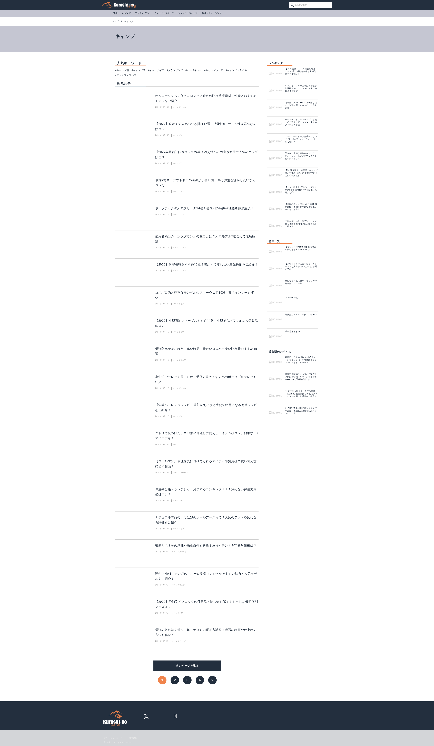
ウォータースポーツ (164, 13)
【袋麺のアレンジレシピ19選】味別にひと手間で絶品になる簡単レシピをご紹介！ (301, 207)
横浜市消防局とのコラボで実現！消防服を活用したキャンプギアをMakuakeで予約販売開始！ (301, 377)
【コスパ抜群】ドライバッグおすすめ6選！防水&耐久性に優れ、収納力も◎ (301, 190)
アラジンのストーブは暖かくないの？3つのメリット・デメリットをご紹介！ (301, 139)
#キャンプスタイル (236, 70)
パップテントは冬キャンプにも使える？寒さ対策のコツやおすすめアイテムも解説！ (301, 122)
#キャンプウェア (213, 70)
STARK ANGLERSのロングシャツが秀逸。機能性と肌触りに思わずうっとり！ (301, 410)
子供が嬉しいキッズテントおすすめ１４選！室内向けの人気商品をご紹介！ (301, 224)
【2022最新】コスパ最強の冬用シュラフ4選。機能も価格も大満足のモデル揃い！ (301, 71)
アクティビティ (142, 13)
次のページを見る (187, 665)
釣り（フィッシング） (213, 13)
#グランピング (175, 70)
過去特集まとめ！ (293, 331)
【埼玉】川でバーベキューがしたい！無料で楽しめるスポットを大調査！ (301, 105)
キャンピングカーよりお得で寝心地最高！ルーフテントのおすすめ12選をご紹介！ (301, 88)
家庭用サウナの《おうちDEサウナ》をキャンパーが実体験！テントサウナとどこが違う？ (301, 360)
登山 (115, 13)
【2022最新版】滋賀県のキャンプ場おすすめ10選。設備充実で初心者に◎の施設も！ (301, 173)
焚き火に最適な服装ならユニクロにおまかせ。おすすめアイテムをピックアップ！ (301, 156)
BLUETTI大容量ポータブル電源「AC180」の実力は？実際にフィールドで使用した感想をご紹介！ (301, 394)
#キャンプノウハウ (125, 75)
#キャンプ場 (122, 70)
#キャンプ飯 (138, 70)
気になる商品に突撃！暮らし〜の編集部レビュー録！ (301, 282)
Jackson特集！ (292, 297)
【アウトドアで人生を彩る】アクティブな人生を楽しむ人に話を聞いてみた (301, 266)
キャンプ (126, 13)
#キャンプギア (156, 70)
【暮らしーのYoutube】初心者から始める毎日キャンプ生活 (300, 248)
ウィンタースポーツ (188, 13)
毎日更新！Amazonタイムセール (301, 314)
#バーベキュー (193, 70)
